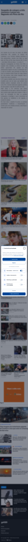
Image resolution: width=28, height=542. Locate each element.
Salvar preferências (15, 293)
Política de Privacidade (18, 255)
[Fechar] (24, 248)
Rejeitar (14, 262)
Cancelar (14, 290)
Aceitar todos (15, 259)
